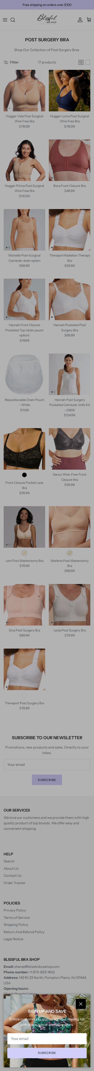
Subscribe (47, 1053)
